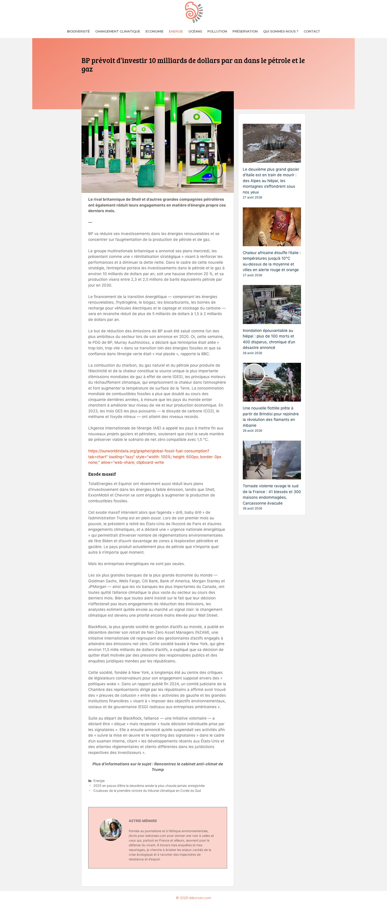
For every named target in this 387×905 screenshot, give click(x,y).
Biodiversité (78, 31)
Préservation (245, 31)
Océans (195, 31)
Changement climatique (117, 31)
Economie (154, 31)
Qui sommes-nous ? (280, 31)
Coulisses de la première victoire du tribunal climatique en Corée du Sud (147, 790)
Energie (176, 31)
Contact (312, 31)
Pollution (217, 31)
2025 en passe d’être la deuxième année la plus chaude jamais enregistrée (149, 786)
